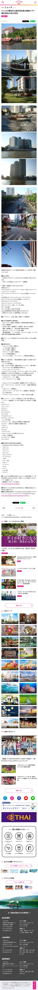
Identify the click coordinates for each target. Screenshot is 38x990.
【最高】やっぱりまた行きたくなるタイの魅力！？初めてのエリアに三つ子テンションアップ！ (18, 760)
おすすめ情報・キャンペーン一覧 (19, 866)
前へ (4, 508)
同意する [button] (34, 985)
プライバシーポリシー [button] (8, 988)
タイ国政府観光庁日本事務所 (18, 913)
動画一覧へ (19, 790)
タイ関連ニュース (11, 515)
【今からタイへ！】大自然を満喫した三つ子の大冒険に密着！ (26, 766)
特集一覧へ (19, 605)
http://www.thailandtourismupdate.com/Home (15, 495)
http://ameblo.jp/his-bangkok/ (10, 484)
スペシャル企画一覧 (19, 882)
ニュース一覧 (19, 508)
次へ (34, 508)
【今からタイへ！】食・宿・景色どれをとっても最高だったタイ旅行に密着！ (27, 778)
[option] (5, 871)
